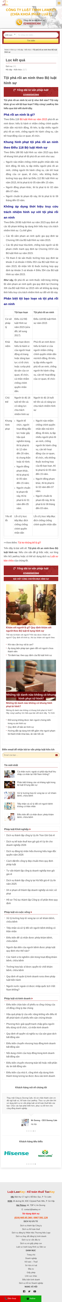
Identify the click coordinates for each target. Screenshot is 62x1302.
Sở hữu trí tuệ (31, 1265)
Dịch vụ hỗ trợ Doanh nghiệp (31, 1283)
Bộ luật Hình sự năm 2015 (33, 119)
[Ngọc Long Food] (45, 1153)
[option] (31, 1108)
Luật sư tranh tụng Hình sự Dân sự (31, 1247)
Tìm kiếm (31, 41)
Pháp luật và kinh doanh (17, 998)
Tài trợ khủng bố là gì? (29, 542)
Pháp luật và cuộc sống (17, 912)
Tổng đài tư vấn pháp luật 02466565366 (32, 92)
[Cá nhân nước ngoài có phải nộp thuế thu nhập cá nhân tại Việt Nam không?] (9, 774)
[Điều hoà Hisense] (16, 1153)
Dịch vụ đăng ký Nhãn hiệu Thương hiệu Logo (31, 1233)
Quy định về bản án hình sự (21, 727)
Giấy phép (31, 1272)
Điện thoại (12, 1298)
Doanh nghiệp (31, 1258)
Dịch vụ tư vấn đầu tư (31, 1240)
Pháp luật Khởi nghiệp (16, 829)
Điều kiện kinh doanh (31, 1280)
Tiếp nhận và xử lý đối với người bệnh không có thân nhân (35, 805)
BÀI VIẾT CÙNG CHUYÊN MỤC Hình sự (31, 579)
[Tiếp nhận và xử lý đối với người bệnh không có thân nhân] (9, 806)
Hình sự (13, 50)
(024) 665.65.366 (23, 1218)
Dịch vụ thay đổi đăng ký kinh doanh (31, 1236)
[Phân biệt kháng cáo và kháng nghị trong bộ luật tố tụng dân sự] (9, 784)
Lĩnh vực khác (31, 1276)
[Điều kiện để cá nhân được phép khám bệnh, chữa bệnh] (9, 816)
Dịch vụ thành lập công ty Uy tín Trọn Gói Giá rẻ (30, 835)
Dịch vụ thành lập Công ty (31, 1225)
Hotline (32, 1298)
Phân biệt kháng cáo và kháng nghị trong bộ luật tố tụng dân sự (36, 783)
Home (6, 50)
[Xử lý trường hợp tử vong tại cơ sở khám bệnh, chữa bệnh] (9, 795)
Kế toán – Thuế (31, 1262)
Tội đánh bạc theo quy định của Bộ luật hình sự (30, 655)
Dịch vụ (11, 66)
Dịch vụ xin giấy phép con (31, 1243)
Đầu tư (31, 1269)
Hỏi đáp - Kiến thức (24, 50)
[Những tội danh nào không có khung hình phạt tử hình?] (31, 680)
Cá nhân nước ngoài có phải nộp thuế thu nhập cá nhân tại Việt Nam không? (36, 772)
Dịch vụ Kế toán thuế (31, 1229)
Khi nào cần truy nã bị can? (20, 644)
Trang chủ (31, 1255)
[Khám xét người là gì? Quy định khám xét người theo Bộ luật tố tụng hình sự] (31, 604)
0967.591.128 (41, 1218)
